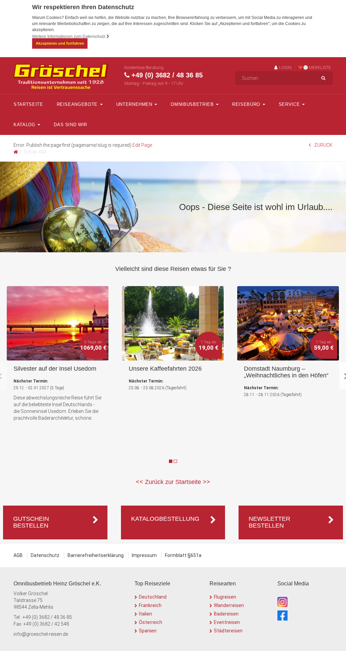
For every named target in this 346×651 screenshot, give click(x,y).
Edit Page (142, 145)
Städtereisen (228, 630)
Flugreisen (225, 597)
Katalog (25, 124)
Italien (145, 614)
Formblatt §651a (183, 555)
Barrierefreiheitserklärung (96, 555)
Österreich (150, 622)
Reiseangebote (78, 104)
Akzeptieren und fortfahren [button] (60, 43)
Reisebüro (247, 104)
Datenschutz (45, 555)
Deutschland (153, 597)
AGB (18, 555)
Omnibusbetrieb (193, 104)
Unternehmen (135, 104)
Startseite (28, 104)
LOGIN (285, 67)
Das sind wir (70, 124)
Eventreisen (227, 622)
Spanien (147, 630)
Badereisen (226, 614)
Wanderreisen (229, 605)
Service (290, 104)
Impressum (144, 555)
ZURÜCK (323, 145)
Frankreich (150, 605)
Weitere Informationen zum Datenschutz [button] (69, 36)
